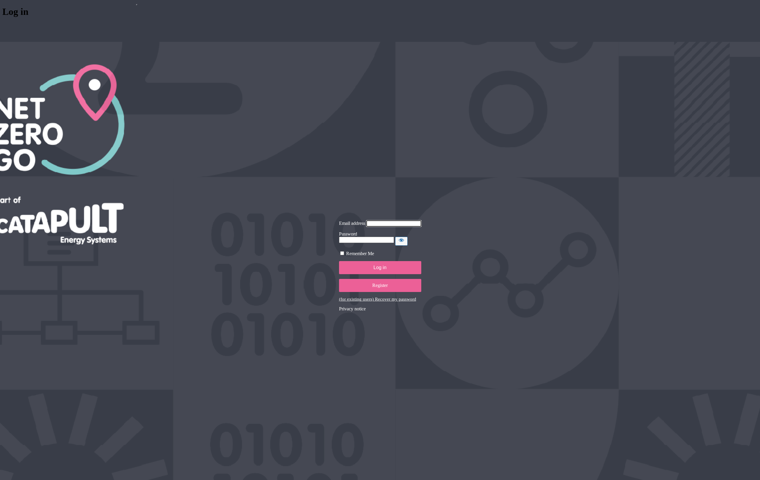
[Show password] (401, 241)
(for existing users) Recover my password (377, 299)
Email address (352, 223)
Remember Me (360, 253)
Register (380, 285)
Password (348, 233)
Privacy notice (352, 308)
